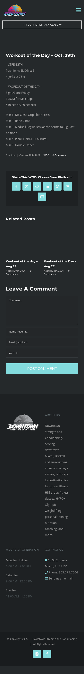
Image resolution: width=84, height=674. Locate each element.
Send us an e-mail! (60, 578)
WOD (46, 155)
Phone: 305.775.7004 (63, 572)
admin (12, 155)
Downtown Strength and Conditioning (54, 639)
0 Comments (59, 155)
